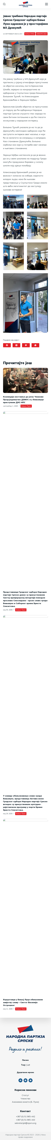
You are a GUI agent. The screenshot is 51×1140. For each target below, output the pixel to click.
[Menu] (46, 4)
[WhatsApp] (35, 345)
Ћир (23, 1065)
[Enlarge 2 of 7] (45, 198)
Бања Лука (29, 34)
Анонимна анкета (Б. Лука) (25, 1102)
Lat (28, 1065)
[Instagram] (30, 1080)
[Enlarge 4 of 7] (45, 215)
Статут (25, 1095)
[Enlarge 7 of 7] (45, 276)
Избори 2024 (42, 34)
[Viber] (26, 345)
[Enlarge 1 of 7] (21, 198)
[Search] (4, 4)
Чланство (25, 1098)
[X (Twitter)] (16, 345)
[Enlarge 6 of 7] (45, 245)
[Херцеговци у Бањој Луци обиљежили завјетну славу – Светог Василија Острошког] (25, 907)
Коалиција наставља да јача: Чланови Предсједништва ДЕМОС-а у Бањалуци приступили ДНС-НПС (23, 400)
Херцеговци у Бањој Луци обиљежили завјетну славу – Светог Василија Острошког (23, 1002)
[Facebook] (7, 345)
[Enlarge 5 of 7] (21, 245)
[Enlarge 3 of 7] (21, 215)
